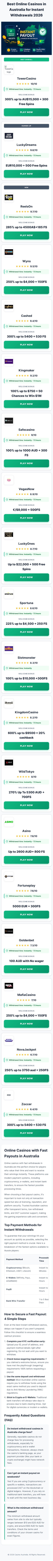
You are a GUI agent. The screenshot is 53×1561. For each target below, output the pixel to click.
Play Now (26, 112)
